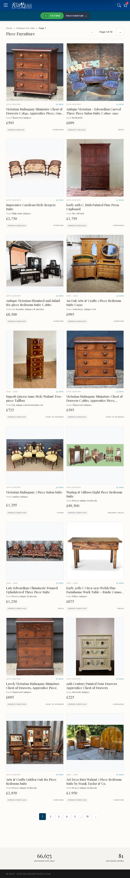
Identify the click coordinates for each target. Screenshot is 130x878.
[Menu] (6, 5)
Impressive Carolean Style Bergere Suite (31, 207)
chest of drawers (55, 417)
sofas (121, 130)
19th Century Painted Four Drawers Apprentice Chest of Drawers (91, 686)
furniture (58, 225)
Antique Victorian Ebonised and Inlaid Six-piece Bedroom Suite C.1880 (33, 303)
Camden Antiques (20, 496)
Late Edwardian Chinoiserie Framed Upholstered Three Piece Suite (32, 590)
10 (87, 816)
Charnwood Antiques (21, 117)
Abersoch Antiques (81, 692)
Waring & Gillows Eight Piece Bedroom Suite (94, 494)
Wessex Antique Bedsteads (84, 500)
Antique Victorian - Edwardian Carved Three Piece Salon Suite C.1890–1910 (93, 111)
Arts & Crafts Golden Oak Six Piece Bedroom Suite (31, 781)
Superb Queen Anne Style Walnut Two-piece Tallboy (34, 398)
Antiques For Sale (25, 28)
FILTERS (52, 15)
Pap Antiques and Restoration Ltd (27, 404)
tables (120, 608)
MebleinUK (77, 117)
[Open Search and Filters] (119, 5)
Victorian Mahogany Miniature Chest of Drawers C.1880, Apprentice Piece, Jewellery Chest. (94, 400)
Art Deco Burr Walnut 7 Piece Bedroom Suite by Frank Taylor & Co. (94, 781)
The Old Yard (78, 213)
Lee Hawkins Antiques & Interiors (28, 309)
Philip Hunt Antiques (21, 213)
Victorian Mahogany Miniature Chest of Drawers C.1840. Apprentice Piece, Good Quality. (34, 113)
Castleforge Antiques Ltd (84, 309)
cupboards (58, 130)
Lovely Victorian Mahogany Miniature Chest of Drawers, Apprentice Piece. (33, 686)
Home (9, 28)
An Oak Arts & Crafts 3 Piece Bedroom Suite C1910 (93, 303)
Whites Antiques (79, 596)
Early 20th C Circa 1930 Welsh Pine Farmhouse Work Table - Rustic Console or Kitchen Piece (95, 592)
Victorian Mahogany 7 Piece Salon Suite (34, 492)
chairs (60, 513)
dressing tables (116, 513)
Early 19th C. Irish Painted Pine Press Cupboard (92, 207)
